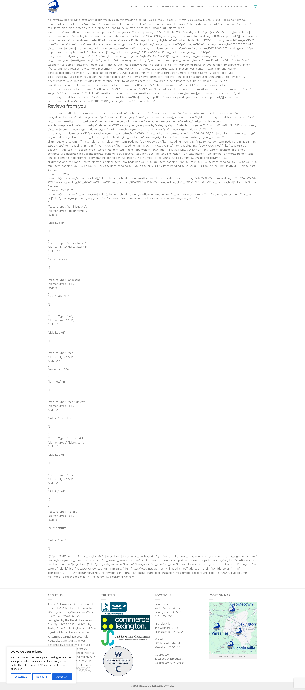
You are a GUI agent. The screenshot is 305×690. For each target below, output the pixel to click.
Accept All (62, 676)
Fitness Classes (230, 6)
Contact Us (187, 6)
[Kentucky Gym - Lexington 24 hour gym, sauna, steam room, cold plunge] (62, 6)
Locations (146, 6)
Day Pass (212, 6)
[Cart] (255, 6)
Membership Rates (167, 6)
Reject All (41, 676)
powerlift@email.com (61, 178)
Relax (199, 6)
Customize (20, 676)
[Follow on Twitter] (83, 669)
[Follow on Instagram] (77, 669)
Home (134, 6)
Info (246, 6)
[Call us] (88, 669)
